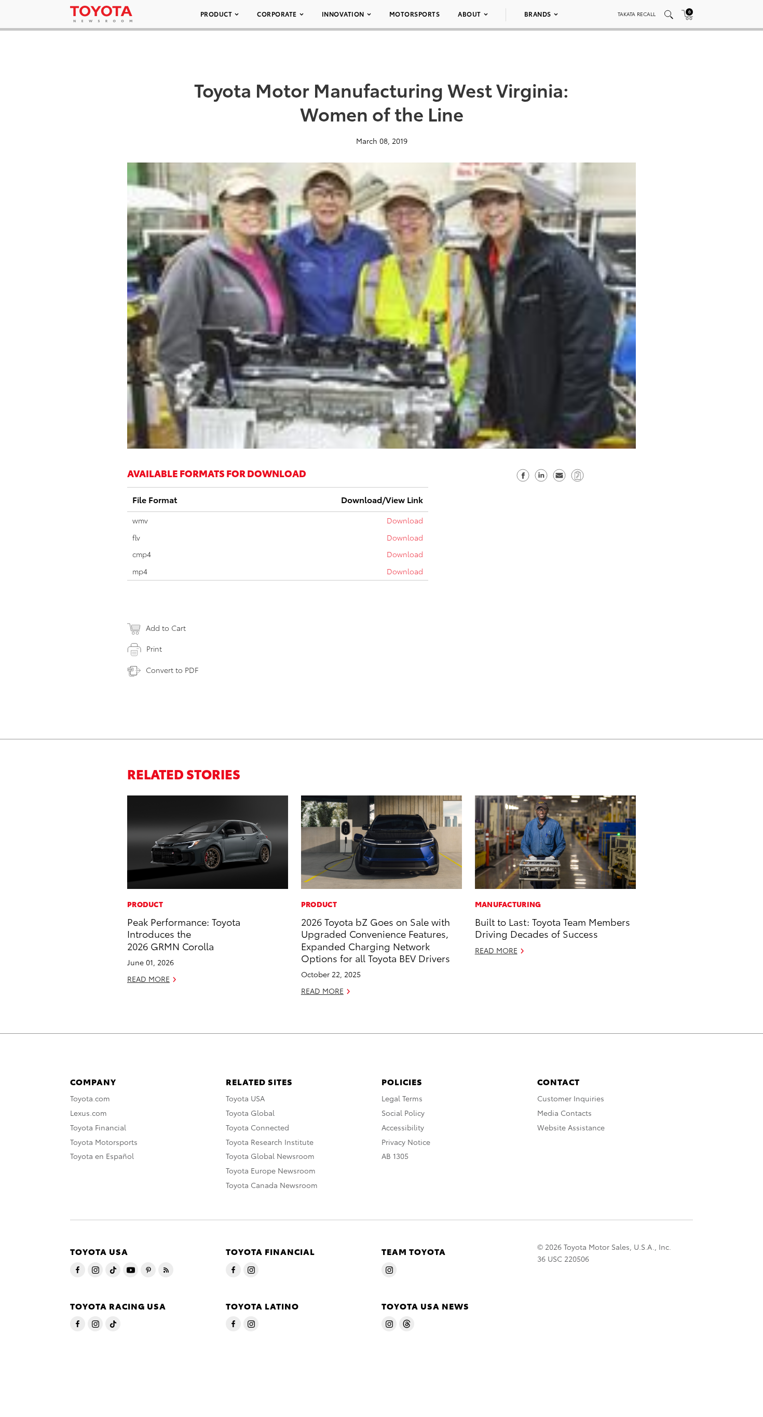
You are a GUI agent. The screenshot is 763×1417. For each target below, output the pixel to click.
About (469, 13)
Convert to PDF (172, 670)
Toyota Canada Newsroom (272, 1185)
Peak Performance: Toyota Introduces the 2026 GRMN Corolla (183, 933)
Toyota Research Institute (270, 1142)
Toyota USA (245, 1098)
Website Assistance (571, 1127)
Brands (537, 13)
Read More (148, 979)
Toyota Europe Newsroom (271, 1170)
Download (405, 520)
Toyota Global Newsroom (270, 1156)
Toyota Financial (98, 1127)
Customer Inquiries (570, 1098)
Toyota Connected (257, 1127)
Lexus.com (88, 1113)
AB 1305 (395, 1156)
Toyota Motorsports (104, 1142)
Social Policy (403, 1113)
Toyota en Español (102, 1156)
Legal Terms (402, 1098)
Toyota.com (90, 1098)
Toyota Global (250, 1113)
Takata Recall (637, 14)
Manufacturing (508, 904)
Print (154, 648)
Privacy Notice (406, 1142)
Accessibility (403, 1127)
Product (216, 13)
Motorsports (414, 13)
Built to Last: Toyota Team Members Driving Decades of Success (552, 927)
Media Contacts (564, 1113)
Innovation (343, 13)
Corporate (277, 13)
